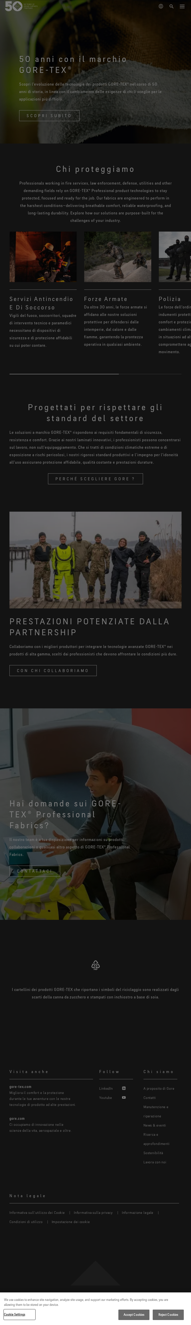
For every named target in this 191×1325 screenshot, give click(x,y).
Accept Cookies (134, 1315)
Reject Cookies (168, 1315)
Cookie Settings (14, 1314)
